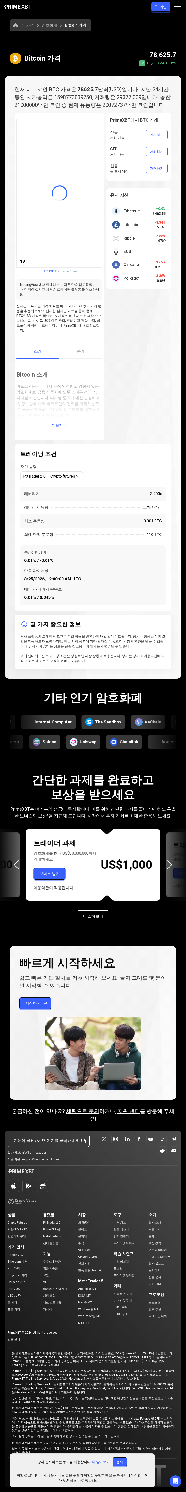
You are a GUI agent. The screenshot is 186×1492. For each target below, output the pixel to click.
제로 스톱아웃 (52, 1302)
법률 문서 (155, 1277)
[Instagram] (115, 1139)
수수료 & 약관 (52, 1261)
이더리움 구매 (123, 1300)
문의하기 (154, 1270)
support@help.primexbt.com (40, 1159)
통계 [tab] (81, 351)
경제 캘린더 (121, 1236)
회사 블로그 (156, 1263)
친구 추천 (155, 1309)
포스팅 (118, 1268)
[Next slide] (169, 865)
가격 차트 (120, 1222)
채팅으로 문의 (82, 1111)
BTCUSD (47, 271)
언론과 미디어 (158, 1250)
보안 (46, 1275)
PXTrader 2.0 (51, 1222)
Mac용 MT (85, 1302)
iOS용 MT (84, 1295)
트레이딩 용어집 (124, 1275)
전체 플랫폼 (50, 1243)
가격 (30, 25)
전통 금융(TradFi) (89, 1270)
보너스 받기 (49, 873)
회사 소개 (155, 1222)
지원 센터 (128, 1111)
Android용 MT (87, 1289)
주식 (81, 1243)
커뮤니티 (154, 1229)
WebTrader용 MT (89, 1316)
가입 (163, 7)
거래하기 (156, 135)
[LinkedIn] (127, 1139)
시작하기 (33, 1003)
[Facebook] (139, 1139)
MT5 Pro (83, 1323)
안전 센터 (155, 1284)
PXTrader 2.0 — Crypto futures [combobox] (49, 476)
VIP (45, 1282)
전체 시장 (84, 1263)
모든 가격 (14, 1309)
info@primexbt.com (35, 1152)
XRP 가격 (14, 1268)
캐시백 (47, 1309)
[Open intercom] (175, 1481)
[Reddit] (162, 1150)
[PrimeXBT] (17, 7)
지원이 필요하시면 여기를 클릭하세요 (46, 1140)
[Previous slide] (16, 865)
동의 (119, 1462)
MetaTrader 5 (52, 1236)
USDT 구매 (120, 1307)
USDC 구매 (121, 1314)
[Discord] (174, 1150)
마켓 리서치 (121, 1261)
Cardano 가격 (17, 1282)
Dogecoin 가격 (17, 1275)
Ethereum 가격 (17, 1261)
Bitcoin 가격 (16, 1255)
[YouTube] (150, 1139)
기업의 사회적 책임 (161, 1256)
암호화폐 (49, 25)
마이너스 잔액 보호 (55, 1289)
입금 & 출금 (50, 1268)
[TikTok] (162, 1139)
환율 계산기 (121, 1229)
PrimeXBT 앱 (51, 1229)
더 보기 (57, 425)
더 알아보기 (93, 916)
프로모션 (154, 1302)
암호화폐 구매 (17, 1236)
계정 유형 (49, 1295)
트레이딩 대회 (158, 1316)
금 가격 (12, 1302)
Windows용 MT (88, 1309)
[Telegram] (174, 1139)
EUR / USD (15, 1289)
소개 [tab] (38, 351)
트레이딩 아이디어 (126, 1243)
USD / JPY (14, 1295)
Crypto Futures (17, 1222)
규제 (152, 1236)
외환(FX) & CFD (17, 1229)
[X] (104, 1139)
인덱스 (82, 1229)
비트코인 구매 (123, 1293)
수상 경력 (155, 1243)
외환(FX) (83, 1222)
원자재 (82, 1236)
